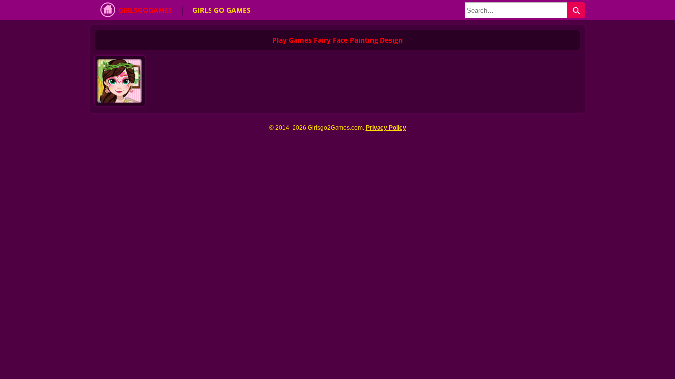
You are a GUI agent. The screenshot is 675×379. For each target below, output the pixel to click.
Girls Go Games (221, 10)
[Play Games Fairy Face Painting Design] (122, 83)
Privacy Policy (386, 127)
